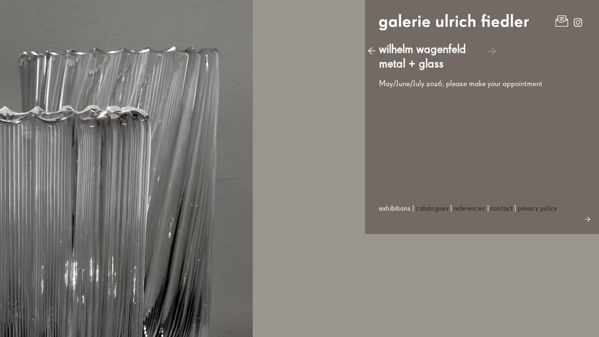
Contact (501, 208)
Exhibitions (394, 208)
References (469, 208)
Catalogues (432, 208)
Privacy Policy (537, 208)
